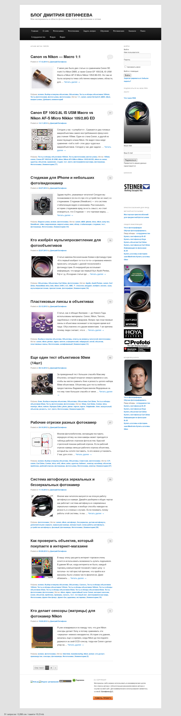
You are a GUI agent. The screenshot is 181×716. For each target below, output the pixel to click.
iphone (88, 221)
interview (66, 653)
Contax (99, 404)
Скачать (82, 584)
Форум (52, 37)
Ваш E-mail (128, 153)
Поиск (142, 31)
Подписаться (130, 160)
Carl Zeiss (91, 404)
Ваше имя (128, 145)
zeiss (68, 463)
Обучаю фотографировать (135, 230)
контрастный (75, 524)
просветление (55, 288)
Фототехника (73, 31)
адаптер (34, 162)
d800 (103, 97)
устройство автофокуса (41, 527)
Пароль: (127, 59)
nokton (46, 406)
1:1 (79, 97)
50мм (84, 404)
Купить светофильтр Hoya (135, 239)
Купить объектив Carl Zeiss (135, 242)
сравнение (51, 162)
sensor (91, 653)
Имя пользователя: (131, 52)
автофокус (71, 522)
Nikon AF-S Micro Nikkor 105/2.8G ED (79, 159)
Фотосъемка (58, 31)
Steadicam (35, 224)
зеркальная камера (61, 524)
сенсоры (46, 656)
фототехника (65, 97)
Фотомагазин (118, 31)
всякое (41, 94)
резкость (43, 409)
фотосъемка (53, 97)
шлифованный (66, 344)
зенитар (90, 463)
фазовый (55, 527)
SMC (71, 285)
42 (110, 357)
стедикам (96, 224)
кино (71, 224)
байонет (82, 463)
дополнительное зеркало (41, 524)
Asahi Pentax (97, 283)
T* (75, 285)
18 (110, 240)
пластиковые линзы (39, 344)
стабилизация (86, 224)
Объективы (74, 94)
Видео (62, 37)
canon (83, 97)
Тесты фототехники (39, 97)
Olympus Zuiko (55, 406)
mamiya (34, 406)
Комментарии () (50, 164)
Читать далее (72, 81)
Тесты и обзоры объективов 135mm (52, 587)
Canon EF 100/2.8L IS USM (47, 159)
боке (98, 406)
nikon (108, 97)
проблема (35, 466)
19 (110, 541)
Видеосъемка (44, 221)
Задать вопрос (89, 31)
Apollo (88, 283)
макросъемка (36, 99)
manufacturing (77, 653)
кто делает (99, 653)
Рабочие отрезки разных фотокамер (63, 422)
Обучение (104, 31)
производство (36, 656)
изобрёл (96, 285)
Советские (83, 460)
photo (64, 406)
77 (110, 113)
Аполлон (80, 285)
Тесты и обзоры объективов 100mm (94, 94)
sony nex (105, 221)
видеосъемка (63, 224)
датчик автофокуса (97, 522)
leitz (52, 285)
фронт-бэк (62, 597)
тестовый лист (81, 594)
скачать (66, 594)
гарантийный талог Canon (82, 592)
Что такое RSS (130, 98)
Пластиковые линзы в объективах (62, 301)
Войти (127, 75)
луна (109, 285)
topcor (82, 406)
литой (91, 341)
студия (60, 162)
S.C (66, 285)
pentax (50, 341)
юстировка (81, 597)
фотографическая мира (83, 162)
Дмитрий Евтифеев (58, 61)
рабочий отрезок (47, 466)
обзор (76, 224)
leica (94, 221)
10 (110, 177)
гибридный (84, 341)
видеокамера (50, 224)
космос (104, 285)
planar (70, 406)
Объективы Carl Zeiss (58, 283)
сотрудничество (143, 233)
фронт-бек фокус (49, 597)
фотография (67, 288)
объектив (42, 162)
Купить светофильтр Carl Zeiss (137, 245)
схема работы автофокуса (93, 524)
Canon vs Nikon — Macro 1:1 (56, 56)
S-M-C (62, 285)
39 (110, 479)
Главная (34, 31)
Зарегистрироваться (132, 78)
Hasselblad (40, 285)
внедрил (88, 285)
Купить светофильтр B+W (135, 236)
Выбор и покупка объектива (56, 94)
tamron (62, 341)
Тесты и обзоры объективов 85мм (90, 589)
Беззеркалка (82, 522)
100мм (107, 156)
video (42, 224)
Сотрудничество (38, 37)
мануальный (106, 406)
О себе (46, 31)
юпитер (92, 466)
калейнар (98, 463)
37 (110, 422)
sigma (56, 341)
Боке (40, 401)
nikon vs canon (101, 159)
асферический (72, 341)
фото (70, 162)
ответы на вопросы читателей (85, 339)
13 (110, 301)
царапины (71, 597)
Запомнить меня (133, 67)
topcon (76, 406)
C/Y (108, 460)
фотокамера (99, 162)
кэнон (33, 594)
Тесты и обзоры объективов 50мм (60, 589)
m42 (58, 463)
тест (65, 162)
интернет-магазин (101, 592)
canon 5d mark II (93, 97)
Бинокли (132, 31)
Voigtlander (90, 406)
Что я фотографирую (133, 227)
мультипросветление (40, 288)
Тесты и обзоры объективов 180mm (83, 587)
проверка (58, 594)
